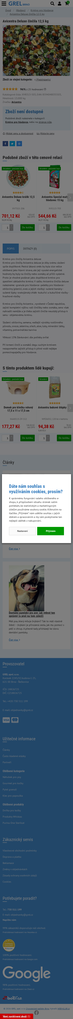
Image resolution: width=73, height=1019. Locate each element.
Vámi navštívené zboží (15, 1016)
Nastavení (22, 531)
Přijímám (50, 531)
